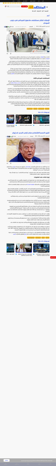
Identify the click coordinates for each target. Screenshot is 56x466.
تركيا (25, 234)
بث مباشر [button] (24, 6)
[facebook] (5, 26)
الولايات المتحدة (30, 184)
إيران (14, 166)
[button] (28, 16)
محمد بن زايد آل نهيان (15, 82)
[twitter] (6, 26)
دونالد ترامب (28, 166)
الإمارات (42, 57)
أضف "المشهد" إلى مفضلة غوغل (20, 26)
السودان (47, 58)
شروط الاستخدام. (23, 460)
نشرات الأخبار (30, 7)
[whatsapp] (8, 26)
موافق (6, 460)
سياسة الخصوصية (30, 460)
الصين (14, 234)
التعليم (12, 73)
